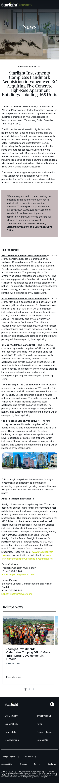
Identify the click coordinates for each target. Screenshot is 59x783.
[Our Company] (12, 715)
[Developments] (13, 740)
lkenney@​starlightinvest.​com (16, 593)
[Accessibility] (7, 764)
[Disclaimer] (53, 764)
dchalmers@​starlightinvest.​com (18, 574)
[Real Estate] (11, 732)
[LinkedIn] (52, 704)
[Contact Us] (43, 740)
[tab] (25, 689)
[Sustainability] (12, 724)
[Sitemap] (24, 764)
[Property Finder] (45, 732)
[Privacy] (37, 764)
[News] (40, 724)
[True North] (30, 757)
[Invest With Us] (44, 715)
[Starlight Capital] (10, 757)
